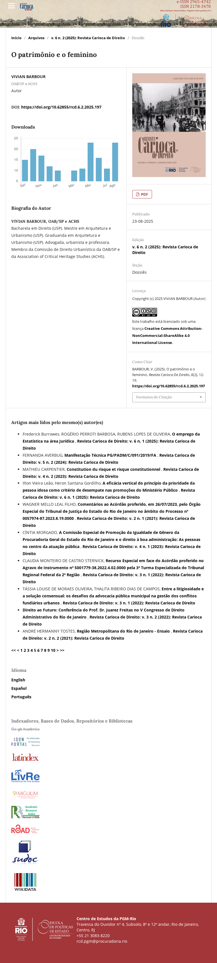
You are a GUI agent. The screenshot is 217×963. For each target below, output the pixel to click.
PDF (144, 194)
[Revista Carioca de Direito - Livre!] (25, 781)
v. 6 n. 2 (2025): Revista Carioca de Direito (88, 37)
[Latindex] (25, 760)
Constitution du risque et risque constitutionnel (114, 469)
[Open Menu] (11, 5)
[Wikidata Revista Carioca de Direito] (25, 890)
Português (21, 696)
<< (13, 650)
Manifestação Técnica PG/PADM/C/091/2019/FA (110, 455)
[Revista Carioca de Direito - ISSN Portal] (25, 744)
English (18, 680)
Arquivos (36, 37)
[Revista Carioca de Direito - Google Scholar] (25, 729)
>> (62, 650)
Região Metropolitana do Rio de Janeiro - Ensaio (124, 631)
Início (16, 37)
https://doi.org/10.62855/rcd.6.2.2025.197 (61, 107)
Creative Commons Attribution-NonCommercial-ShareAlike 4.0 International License (167, 335)
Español (19, 688)
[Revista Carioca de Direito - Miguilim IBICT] (25, 798)
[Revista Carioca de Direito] (25, 817)
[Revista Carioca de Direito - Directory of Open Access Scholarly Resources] (25, 831)
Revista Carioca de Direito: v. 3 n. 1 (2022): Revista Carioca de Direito (129, 603)
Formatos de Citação (154, 397)
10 (53, 650)
